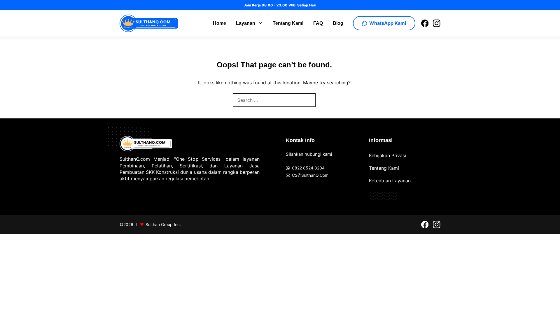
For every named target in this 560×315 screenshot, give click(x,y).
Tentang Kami (288, 23)
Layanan (245, 23)
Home (219, 23)
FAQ (318, 23)
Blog (338, 23)
